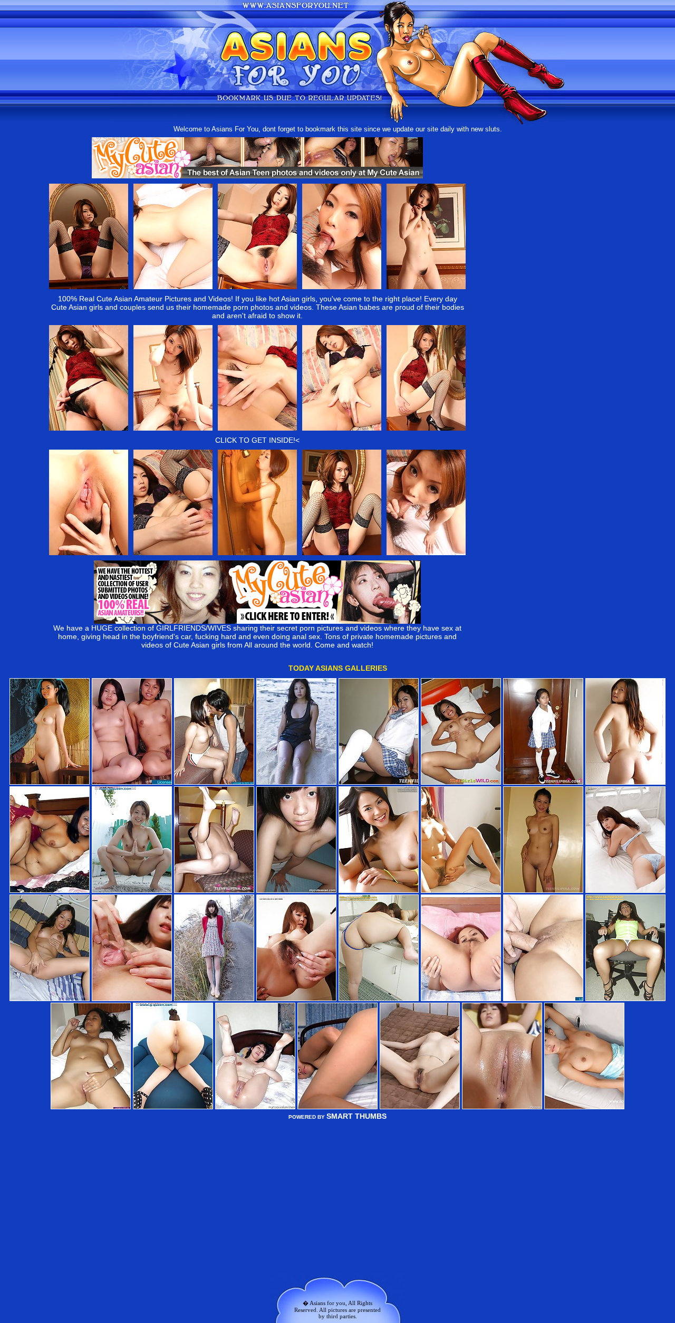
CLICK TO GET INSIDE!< (257, 440)
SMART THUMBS (356, 1116)
